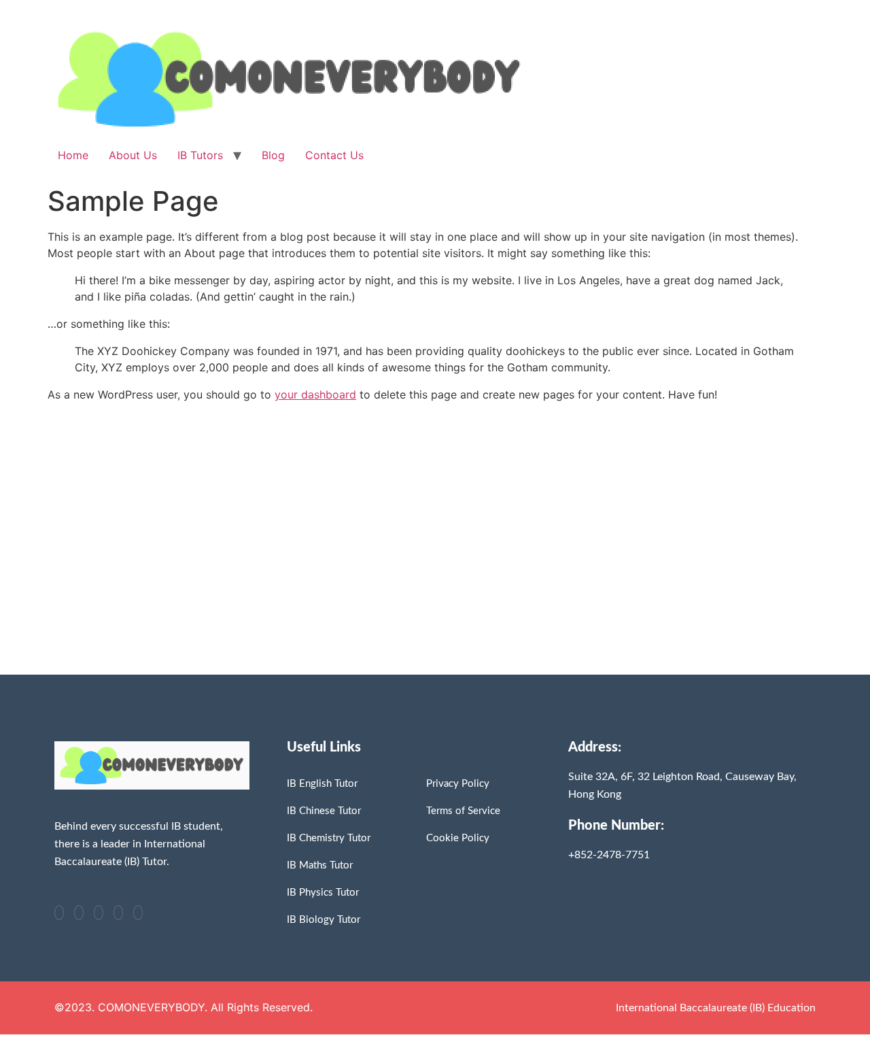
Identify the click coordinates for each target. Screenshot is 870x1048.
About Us (133, 155)
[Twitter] (79, 912)
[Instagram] (138, 912)
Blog (273, 155)
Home (73, 155)
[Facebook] (59, 912)
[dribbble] (118, 912)
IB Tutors (200, 155)
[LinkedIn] (98, 912)
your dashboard (315, 394)
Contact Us (334, 155)
